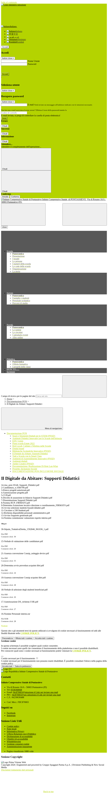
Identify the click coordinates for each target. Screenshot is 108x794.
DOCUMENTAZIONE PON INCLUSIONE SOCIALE (38, 471)
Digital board (18, 448)
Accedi (5, 47)
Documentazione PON (17, 401)
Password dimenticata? (11, 69)
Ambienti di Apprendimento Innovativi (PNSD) (33, 458)
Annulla (5, 197)
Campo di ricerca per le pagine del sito (18, 396)
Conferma (15, 197)
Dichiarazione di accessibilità (19, 736)
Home (9, 399)
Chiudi (4, 126)
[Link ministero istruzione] (13, 5)
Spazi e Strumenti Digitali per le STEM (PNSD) (33, 436)
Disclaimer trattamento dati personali (17, 770)
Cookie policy (13, 726)
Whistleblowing (14, 741)
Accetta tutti (44, 638)
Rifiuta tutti (24, 638)
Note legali (11, 729)
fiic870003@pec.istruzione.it (36, 695)
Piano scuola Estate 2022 (23, 443)
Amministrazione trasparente (19, 746)
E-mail (31, 104)
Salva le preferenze (23, 666)
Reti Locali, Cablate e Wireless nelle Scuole (31, 446)
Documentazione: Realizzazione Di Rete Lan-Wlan (35, 466)
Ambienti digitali (19, 461)
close (4, 227)
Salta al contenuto (9, 2)
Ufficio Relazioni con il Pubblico (21, 734)
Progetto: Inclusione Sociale (24, 469)
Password (32, 64)
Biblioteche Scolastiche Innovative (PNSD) (31, 451)
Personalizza (7, 638)
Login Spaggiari (73, 110)
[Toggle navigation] (23, 214)
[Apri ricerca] (84, 214)
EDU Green (17, 441)
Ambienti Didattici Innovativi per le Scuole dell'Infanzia (37, 438)
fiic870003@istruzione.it (35, 692)
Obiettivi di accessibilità (17, 739)
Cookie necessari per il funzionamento (18, 658)
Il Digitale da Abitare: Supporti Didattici (30, 453)
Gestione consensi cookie (18, 744)
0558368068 (16, 690)
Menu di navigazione (53, 428)
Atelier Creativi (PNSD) (23, 464)
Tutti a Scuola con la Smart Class (27, 456)
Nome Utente (34, 61)
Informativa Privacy (15, 731)
